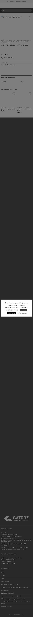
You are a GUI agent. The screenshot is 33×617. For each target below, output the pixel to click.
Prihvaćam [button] (23, 310)
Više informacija (22, 313)
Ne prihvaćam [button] (11, 313)
